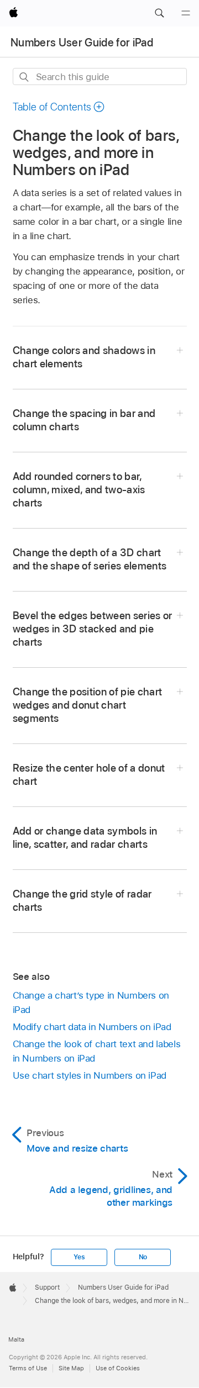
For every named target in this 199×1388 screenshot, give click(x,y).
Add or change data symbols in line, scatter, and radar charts (85, 838)
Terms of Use (28, 1368)
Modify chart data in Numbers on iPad (92, 1026)
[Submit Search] (24, 77)
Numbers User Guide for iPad (82, 42)
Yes (79, 1257)
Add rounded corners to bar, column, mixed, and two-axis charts (79, 489)
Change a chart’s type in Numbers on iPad (91, 1002)
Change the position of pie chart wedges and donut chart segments (88, 705)
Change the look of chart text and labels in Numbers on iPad (97, 1051)
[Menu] (185, 13)
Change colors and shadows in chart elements (84, 357)
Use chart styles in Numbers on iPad (90, 1075)
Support (47, 1287)
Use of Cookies (118, 1368)
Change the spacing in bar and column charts (84, 420)
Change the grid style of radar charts (82, 901)
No (143, 1257)
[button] (159, 13)
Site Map (71, 1368)
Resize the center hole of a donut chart (89, 775)
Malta (16, 1339)
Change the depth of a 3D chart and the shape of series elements (90, 559)
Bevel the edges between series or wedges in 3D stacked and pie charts (92, 628)
